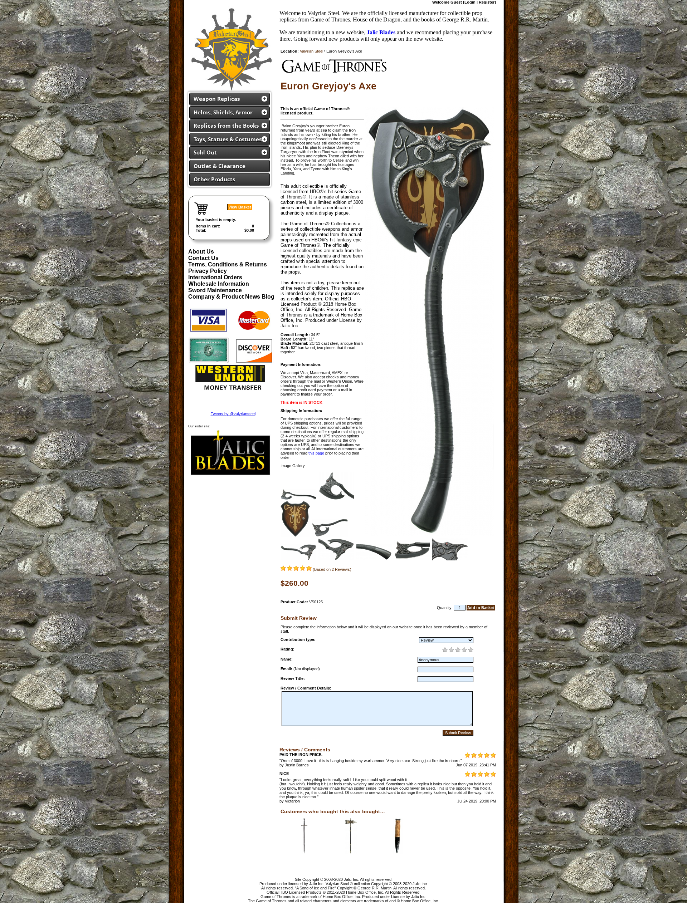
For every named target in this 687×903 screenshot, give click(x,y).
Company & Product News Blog (231, 297)
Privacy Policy (207, 271)
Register (486, 2)
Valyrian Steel (311, 51)
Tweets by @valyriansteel (233, 414)
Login (470, 2)
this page (316, 453)
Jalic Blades (381, 32)
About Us (201, 252)
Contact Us (203, 258)
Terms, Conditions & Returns (227, 264)
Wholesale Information (218, 284)
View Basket (239, 207)
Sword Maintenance (215, 290)
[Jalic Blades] (230, 475)
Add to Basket (480, 607)
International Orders (215, 277)
